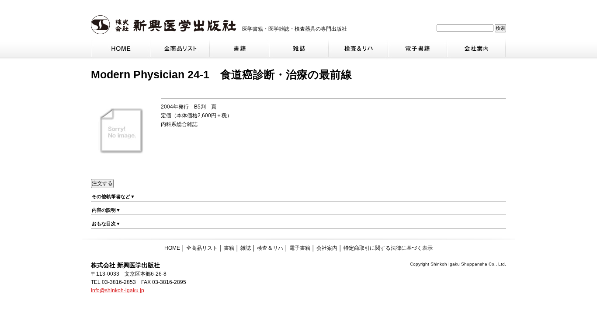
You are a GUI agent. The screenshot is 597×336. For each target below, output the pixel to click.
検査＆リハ (270, 248)
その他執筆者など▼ (113, 196)
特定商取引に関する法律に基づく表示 (388, 248)
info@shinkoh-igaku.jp (117, 290)
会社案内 (326, 248)
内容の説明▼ (106, 210)
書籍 (229, 248)
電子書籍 (299, 248)
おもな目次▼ (106, 223)
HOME (172, 248)
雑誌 (245, 248)
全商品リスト (202, 248)
